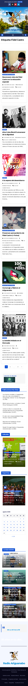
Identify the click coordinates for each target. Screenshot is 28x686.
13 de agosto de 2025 (10, 293)
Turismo (19, 587)
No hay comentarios (10, 139)
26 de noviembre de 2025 (11, 238)
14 (17, 524)
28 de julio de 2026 (11, 459)
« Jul (13, 536)
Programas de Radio (13, 679)
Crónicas (6, 554)
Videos (6, 682)
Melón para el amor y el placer (12, 403)
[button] (23, 35)
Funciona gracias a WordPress (9, 670)
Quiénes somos (6, 675)
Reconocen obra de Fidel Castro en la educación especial (12, 79)
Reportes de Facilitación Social (11, 421)
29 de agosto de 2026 (11, 560)
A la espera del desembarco (13, 180)
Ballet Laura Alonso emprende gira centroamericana (12, 457)
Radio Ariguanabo (14, 29)
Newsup (22, 670)
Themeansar (14, 671)
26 (11, 530)
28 (17, 530)
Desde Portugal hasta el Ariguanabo (13, 427)
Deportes (17, 489)
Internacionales (22, 679)
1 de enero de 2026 (9, 137)
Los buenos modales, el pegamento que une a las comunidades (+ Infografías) (13, 396)
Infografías (11, 682)
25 (7, 530)
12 (10, 524)
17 (4, 527)
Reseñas (4, 129)
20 (14, 527)
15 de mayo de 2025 (9, 345)
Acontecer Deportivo (9, 489)
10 (4, 524)
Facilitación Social (19, 682)
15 (20, 524)
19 (10, 527)
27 (14, 530)
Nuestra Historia (15, 675)
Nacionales (22, 675)
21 (17, 527)
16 (23, 524)
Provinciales (4, 679)
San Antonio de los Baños (8, 74)
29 (20, 530)
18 (7, 527)
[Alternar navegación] (13, 35)
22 (20, 527)
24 (4, 530)
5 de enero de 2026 (9, 84)
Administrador (21, 137)
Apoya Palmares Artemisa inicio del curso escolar (12, 592)
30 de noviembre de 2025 (11, 183)
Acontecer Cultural (9, 452)
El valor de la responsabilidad (11, 416)
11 (7, 524)
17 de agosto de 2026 (11, 497)
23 (23, 527)
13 (14, 524)
